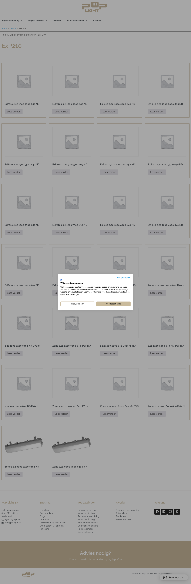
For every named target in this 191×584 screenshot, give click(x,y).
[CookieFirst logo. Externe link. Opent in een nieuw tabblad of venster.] (61, 280)
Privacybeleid (124, 277)
